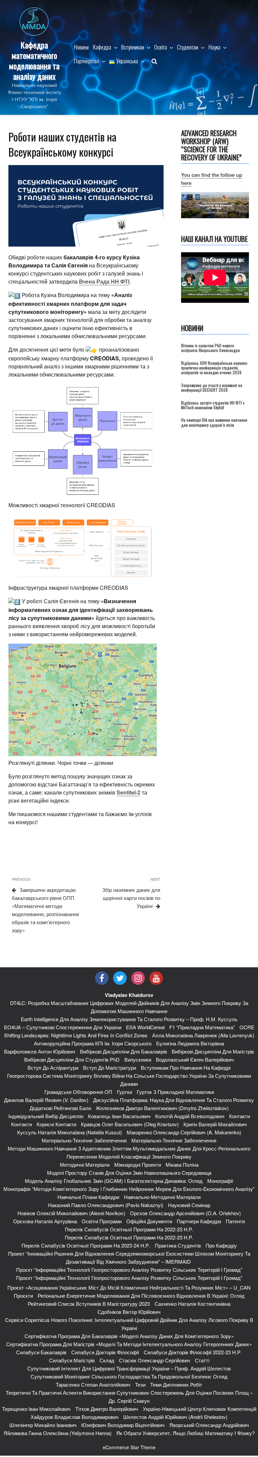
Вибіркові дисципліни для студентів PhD (72, 1059)
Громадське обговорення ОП (78, 1091)
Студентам (187, 47)
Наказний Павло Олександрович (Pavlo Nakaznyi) (105, 1204)
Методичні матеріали (85, 1164)
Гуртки (124, 1091)
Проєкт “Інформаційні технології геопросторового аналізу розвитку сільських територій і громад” (129, 1269)
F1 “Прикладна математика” (202, 1027)
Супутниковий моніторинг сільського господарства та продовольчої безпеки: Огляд (129, 1376)
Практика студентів (178, 1245)
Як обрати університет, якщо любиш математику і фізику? (185, 1432)
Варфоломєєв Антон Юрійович (39, 1051)
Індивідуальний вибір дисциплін (45, 1116)
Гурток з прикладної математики (175, 1091)
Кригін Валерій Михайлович (215, 1124)
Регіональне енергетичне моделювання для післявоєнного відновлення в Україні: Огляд (141, 1295)
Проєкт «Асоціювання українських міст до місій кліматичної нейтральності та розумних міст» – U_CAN (129, 1287)
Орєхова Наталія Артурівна (45, 1221)
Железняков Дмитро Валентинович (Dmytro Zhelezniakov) (162, 1107)
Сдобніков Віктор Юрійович (129, 1311)
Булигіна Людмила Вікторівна (190, 1043)
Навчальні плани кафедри (88, 1196)
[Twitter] (120, 978)
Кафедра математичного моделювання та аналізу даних (34, 60)
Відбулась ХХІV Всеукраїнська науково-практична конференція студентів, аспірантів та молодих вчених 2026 (214, 368)
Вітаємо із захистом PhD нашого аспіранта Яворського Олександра (210, 348)
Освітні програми (102, 1221)
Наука (214, 47)
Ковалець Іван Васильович (119, 1116)
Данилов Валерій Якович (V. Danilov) (46, 1099)
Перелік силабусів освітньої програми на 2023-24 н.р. (86, 1245)
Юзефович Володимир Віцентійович (123, 1424)
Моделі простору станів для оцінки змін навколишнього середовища (129, 1172)
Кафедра (102, 47)
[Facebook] (102, 978)
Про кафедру (221, 1245)
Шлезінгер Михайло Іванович (43, 1424)
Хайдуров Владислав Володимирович (75, 1416)
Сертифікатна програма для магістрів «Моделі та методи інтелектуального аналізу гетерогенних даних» (129, 1344)
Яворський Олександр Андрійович (209, 1424)
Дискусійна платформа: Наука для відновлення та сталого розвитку (173, 1099)
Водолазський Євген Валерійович (195, 1059)
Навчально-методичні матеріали (162, 1196)
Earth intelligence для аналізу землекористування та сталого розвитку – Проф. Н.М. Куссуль (129, 1019)
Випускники (137, 1059)
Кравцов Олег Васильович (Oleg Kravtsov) (130, 1124)
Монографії (220, 1180)
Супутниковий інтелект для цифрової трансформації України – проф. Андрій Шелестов (129, 1368)
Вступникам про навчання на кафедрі (185, 1067)
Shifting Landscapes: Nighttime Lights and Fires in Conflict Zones (75, 1035)
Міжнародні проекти (137, 1164)
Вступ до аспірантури (53, 1067)
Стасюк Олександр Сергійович (154, 1360)
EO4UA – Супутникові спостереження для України (62, 1027)
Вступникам (132, 47)
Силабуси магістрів (72, 1360)
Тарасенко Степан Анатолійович (93, 1384)
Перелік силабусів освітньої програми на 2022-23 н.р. (129, 1229)
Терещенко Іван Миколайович (36, 1408)
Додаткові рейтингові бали (60, 1107)
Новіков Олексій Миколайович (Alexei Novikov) (71, 1213)
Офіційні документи (149, 1221)
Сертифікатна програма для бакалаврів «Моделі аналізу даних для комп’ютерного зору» (129, 1335)
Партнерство (86, 61)
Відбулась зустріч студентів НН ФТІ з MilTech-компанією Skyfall (213, 405)
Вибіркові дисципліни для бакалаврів (123, 1051)
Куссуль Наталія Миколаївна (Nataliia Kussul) (69, 1132)
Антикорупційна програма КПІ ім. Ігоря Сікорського (93, 1043)
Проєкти (23, 1295)
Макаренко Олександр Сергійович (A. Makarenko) (184, 1132)
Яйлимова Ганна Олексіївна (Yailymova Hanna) (58, 1432)
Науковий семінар (189, 1204)
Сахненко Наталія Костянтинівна (192, 1303)
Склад (106, 1360)
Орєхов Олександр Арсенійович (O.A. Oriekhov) (185, 1213)
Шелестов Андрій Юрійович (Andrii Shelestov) (175, 1416)
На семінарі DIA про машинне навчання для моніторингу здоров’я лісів (214, 422)
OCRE (247, 1027)
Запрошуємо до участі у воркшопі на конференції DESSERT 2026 (211, 387)
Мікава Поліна (182, 1164)
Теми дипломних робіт (176, 1384)
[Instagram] (138, 978)
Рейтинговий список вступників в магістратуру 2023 (89, 1303)
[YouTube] (156, 978)
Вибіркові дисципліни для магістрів (213, 1051)
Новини (81, 47)
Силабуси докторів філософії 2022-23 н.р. (193, 1352)
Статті (202, 1360)
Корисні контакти (56, 1124)
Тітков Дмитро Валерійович (106, 1408)
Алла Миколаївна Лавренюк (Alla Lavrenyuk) (203, 1035)
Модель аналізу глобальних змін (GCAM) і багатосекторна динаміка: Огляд (114, 1180)
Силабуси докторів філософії (105, 1352)
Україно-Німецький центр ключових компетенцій (199, 1408)
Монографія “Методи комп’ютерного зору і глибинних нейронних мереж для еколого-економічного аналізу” (129, 1188)
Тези (140, 1384)
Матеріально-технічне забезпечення (84, 1140)
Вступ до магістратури (109, 1067)
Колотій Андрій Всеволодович (189, 1116)
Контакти (239, 1116)
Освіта (160, 47)
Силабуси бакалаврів (41, 1352)
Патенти (235, 1221)
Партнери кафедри (199, 1221)
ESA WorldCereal (145, 1027)
